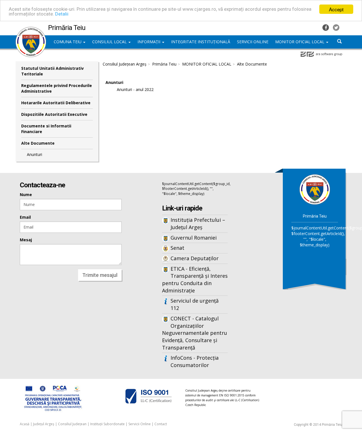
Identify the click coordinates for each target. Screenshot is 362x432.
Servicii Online (139, 424)
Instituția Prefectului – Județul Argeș (198, 223)
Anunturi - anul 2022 (135, 89)
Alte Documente (38, 143)
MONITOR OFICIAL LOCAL (300, 41)
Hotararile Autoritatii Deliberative (55, 102)
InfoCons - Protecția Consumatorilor (195, 361)
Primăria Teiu (164, 64)
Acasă (24, 424)
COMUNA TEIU (68, 41)
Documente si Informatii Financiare (46, 128)
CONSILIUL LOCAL (110, 41)
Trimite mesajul (99, 275)
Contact (160, 424)
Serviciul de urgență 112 (195, 304)
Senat (177, 247)
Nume (26, 194)
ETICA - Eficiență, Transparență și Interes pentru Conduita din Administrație (195, 279)
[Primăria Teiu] (30, 30)
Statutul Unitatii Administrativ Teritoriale (52, 71)
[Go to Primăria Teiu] (314, 189)
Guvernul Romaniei (194, 237)
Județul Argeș (43, 424)
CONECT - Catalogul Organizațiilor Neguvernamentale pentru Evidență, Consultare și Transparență (194, 333)
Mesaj (26, 239)
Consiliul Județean (72, 424)
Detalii (61, 14)
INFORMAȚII (149, 41)
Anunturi (34, 154)
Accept (336, 9)
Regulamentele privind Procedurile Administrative (56, 88)
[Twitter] (336, 27)
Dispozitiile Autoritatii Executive (54, 114)
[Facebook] (326, 27)
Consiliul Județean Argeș (124, 64)
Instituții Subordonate (107, 424)
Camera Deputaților (195, 258)
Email (25, 217)
